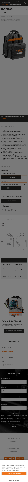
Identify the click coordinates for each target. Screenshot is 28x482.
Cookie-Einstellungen (14, 480)
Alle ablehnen (14, 477)
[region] (14, 471)
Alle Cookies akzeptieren (13, 473)
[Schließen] (24, 461)
